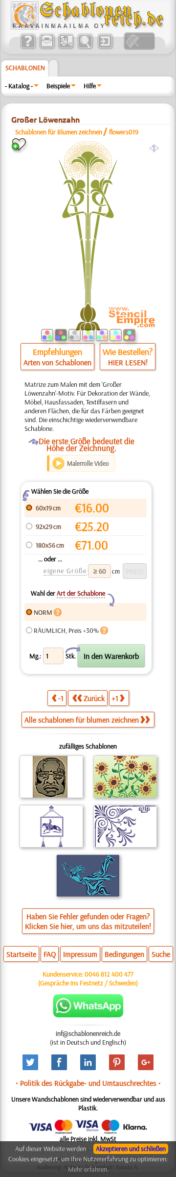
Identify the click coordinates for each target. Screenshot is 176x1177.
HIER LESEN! (128, 362)
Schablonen (25, 67)
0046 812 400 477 (109, 974)
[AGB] (65, 47)
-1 (61, 698)
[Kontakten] (46, 47)
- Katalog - (19, 85)
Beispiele (58, 85)
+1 (115, 698)
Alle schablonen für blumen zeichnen (81, 720)
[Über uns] (27, 47)
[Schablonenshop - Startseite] (86, 27)
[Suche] (84, 47)
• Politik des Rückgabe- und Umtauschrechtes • (88, 1083)
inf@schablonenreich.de (88, 1033)
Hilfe (90, 85)
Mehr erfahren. (88, 1169)
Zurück (94, 698)
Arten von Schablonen (57, 362)
